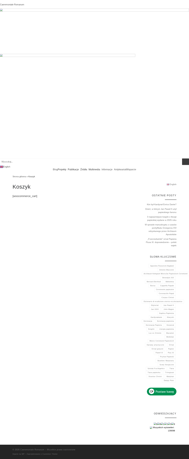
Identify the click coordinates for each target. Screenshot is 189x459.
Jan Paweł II (168, 305)
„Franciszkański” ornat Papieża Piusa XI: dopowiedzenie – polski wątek (161, 242)
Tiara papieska (154, 372)
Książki (151, 329)
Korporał (170, 325)
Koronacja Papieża (154, 325)
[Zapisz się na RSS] (175, 450)
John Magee (169, 309)
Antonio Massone (166, 270)
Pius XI (171, 353)
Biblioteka (170, 282)
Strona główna (19, 176)
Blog (55, 169)
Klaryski (170, 317)
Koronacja (148, 321)
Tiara (172, 368)
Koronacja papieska (165, 321)
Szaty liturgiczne (167, 365)
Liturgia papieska (166, 329)
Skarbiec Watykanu (165, 361)
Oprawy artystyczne (155, 345)
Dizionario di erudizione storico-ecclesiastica (163, 301)
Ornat (171, 345)
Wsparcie (131, 169)
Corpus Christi (168, 297)
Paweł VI (159, 353)
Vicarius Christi (155, 376)
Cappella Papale (167, 286)
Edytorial (155, 305)
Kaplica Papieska (166, 313)
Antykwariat (120, 169)
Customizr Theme (50, 454)
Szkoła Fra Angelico (156, 368)
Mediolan (170, 337)
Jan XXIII (155, 309)
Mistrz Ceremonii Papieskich (162, 341)
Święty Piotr (169, 380)
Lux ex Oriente (155, 333)
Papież (171, 349)
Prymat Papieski (167, 357)
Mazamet (170, 333)
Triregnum (169, 372)
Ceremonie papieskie (165, 289)
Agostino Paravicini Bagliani (162, 266)
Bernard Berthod (154, 282)
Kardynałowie (156, 317)
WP (23, 454)
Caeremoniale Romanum (12, 4)
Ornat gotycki (157, 349)
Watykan (170, 376)
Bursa (152, 286)
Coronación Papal (166, 293)
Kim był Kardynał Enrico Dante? (161, 204)
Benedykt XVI (168, 278)
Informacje (107, 169)
